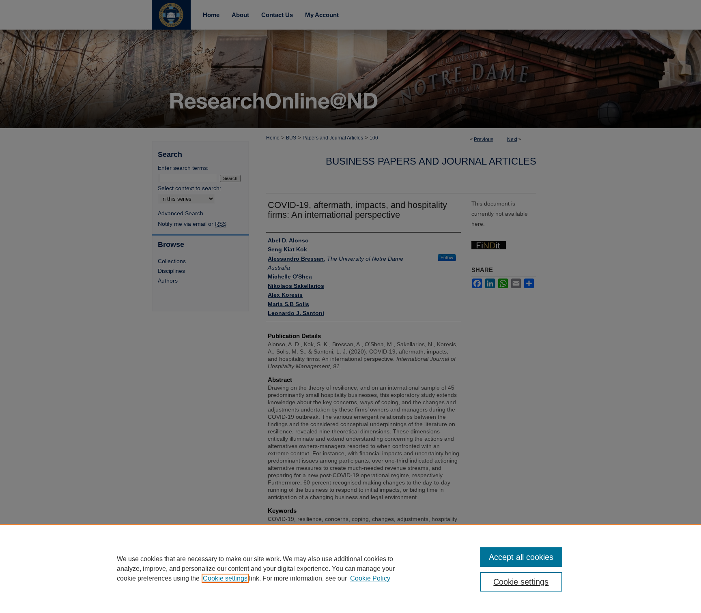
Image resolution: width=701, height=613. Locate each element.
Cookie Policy (370, 578)
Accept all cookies (521, 557)
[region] (350, 568)
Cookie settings (225, 578)
